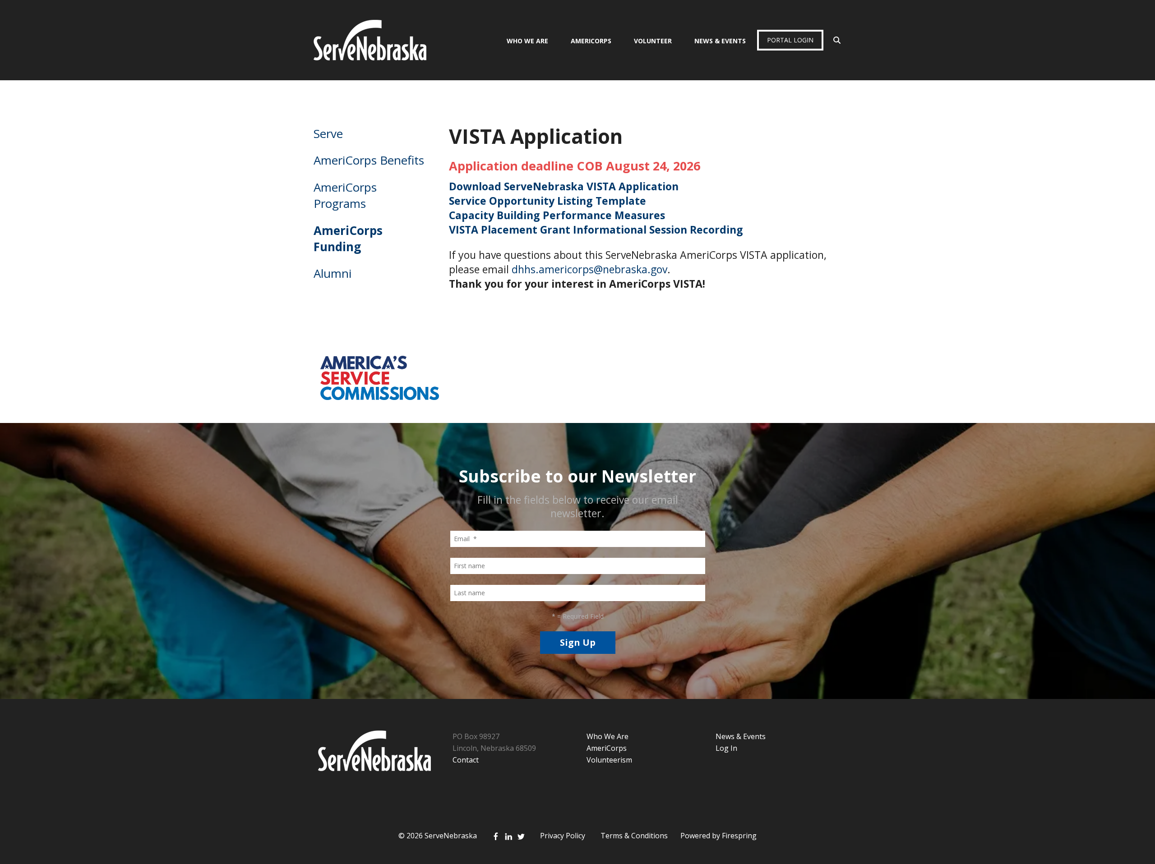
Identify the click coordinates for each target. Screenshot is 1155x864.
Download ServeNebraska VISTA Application (564, 186)
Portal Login (790, 40)
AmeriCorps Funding (348, 238)
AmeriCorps (591, 41)
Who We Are (527, 41)
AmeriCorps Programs (345, 195)
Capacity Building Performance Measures (557, 215)
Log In (726, 748)
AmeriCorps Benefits (369, 160)
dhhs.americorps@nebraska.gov (589, 269)
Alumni (332, 273)
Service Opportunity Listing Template (547, 200)
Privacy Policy (562, 836)
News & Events (720, 41)
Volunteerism (609, 760)
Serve (328, 133)
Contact (466, 760)
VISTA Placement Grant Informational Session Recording (596, 229)
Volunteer (653, 41)
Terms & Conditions (634, 836)
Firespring (739, 836)
